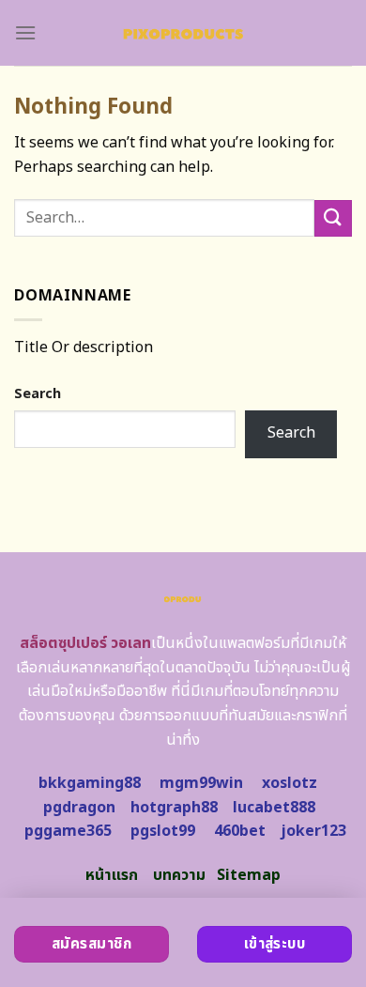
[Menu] (25, 32)
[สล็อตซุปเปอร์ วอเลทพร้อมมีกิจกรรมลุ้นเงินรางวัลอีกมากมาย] (183, 33)
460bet (240, 831)
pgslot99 (162, 831)
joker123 (313, 831)
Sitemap (249, 875)
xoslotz (289, 783)
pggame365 (68, 831)
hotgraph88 (174, 807)
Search (37, 394)
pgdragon (79, 807)
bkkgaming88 (89, 783)
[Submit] (333, 218)
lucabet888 (274, 807)
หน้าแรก (111, 875)
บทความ (179, 875)
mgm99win (201, 783)
